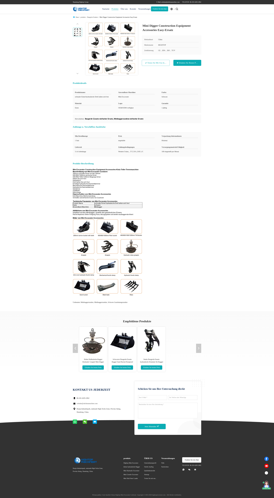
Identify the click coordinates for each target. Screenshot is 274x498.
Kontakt (133, 9)
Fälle (162, 463)
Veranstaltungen (143, 9)
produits (82, 17)
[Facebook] (266, 458)
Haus (77, 17)
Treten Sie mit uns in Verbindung (160, 63)
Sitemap (146, 474)
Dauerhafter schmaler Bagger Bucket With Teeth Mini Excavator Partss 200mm (151, 361)
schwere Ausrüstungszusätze (117, 302)
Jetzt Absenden (151, 426)
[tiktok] (266, 473)
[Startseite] (81, 9)
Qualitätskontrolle (149, 471)
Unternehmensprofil (150, 463)
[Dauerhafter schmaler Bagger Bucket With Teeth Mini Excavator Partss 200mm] (151, 341)
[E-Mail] (97, 423)
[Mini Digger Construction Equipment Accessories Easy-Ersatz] (112, 49)
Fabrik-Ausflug (148, 467)
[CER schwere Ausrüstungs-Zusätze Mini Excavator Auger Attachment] (181, 341)
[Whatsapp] (78, 423)
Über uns (124, 9)
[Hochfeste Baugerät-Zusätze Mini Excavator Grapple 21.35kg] (122, 341)
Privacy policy (96, 495)
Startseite (105, 9)
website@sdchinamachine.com (87, 403)
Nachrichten (165, 467)
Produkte (115, 9)
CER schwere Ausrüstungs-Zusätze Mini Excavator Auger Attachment (180, 361)
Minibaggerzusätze (87, 302)
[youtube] (266, 465)
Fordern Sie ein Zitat (160, 9)
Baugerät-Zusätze (92, 17)
